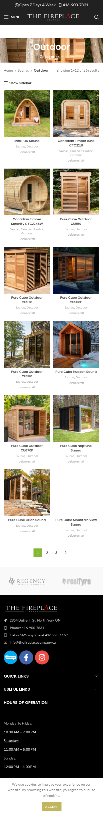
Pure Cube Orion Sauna (27, 520)
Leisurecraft (27, 152)
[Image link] (31, 608)
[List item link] (51, 620)
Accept (51, 806)
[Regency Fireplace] (28, 581)
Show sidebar (20, 83)
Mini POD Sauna (27, 141)
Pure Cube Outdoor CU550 (76, 221)
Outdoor (32, 146)
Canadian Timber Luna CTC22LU (76, 143)
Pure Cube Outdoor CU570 (27, 299)
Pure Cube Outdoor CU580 (27, 374)
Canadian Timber (81, 151)
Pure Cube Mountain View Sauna (76, 522)
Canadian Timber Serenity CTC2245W (27, 221)
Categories (50, 57)
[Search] (97, 17)
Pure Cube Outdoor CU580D (76, 299)
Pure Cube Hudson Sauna (76, 372)
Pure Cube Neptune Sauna (76, 448)
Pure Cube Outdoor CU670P (27, 448)
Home (9, 70)
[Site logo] (53, 17)
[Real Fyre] (75, 581)
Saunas (24, 70)
